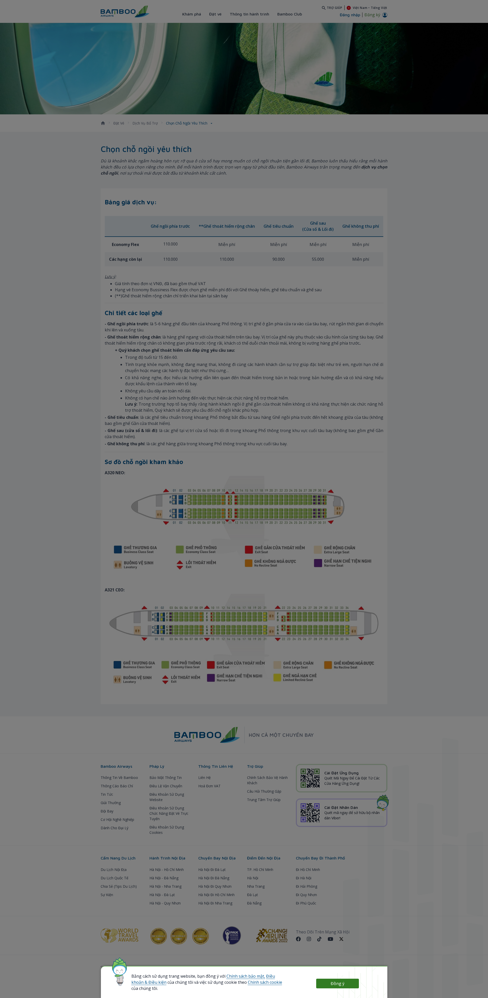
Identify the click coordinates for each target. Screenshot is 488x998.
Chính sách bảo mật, (245, 976)
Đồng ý (337, 983)
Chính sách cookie (265, 982)
